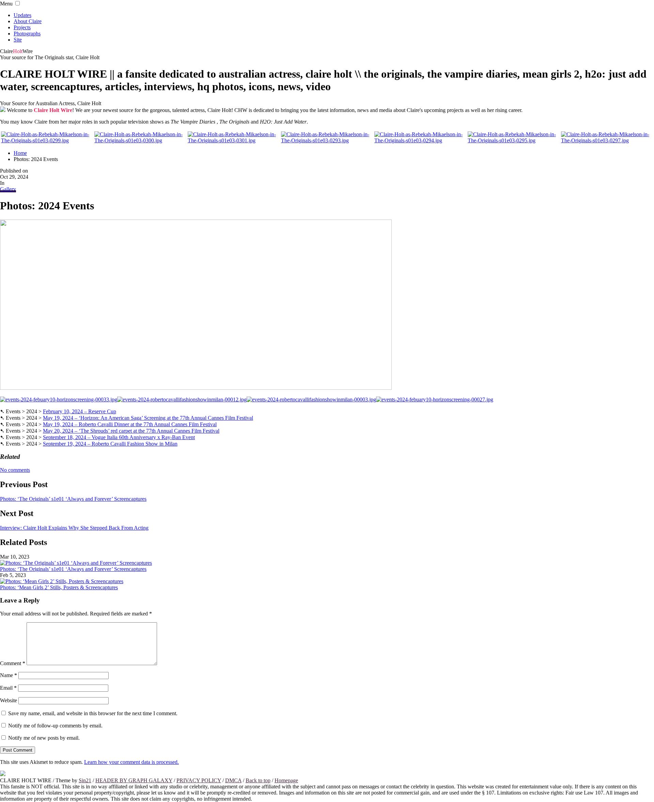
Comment (12, 663)
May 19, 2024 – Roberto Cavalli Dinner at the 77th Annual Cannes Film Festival (130, 424)
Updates (22, 15)
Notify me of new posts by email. (44, 738)
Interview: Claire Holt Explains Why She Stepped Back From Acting (74, 528)
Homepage (286, 780)
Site (18, 40)
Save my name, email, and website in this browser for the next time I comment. (92, 713)
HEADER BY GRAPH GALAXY (133, 780)
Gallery (8, 189)
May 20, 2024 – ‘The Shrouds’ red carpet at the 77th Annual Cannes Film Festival (131, 431)
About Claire (28, 21)
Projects (22, 27)
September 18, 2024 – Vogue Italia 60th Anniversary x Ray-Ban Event (119, 437)
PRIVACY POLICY (198, 780)
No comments (15, 470)
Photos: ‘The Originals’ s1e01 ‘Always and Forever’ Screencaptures (73, 499)
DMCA (233, 780)
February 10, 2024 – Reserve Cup (79, 411)
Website (8, 700)
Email (8, 688)
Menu (6, 3)
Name (8, 675)
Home (20, 153)
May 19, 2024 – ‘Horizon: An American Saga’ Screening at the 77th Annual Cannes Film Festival (148, 418)
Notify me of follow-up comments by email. (55, 725)
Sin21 (85, 780)
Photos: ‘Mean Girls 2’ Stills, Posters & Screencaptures (59, 587)
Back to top (258, 780)
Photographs (27, 33)
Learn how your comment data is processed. (131, 762)
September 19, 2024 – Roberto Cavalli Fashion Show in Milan (110, 444)
